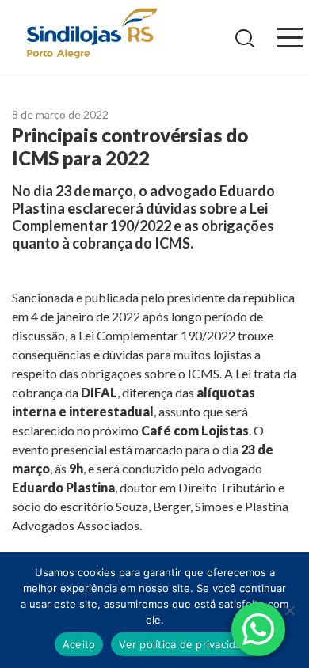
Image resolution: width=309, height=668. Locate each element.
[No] (289, 610)
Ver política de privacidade (186, 644)
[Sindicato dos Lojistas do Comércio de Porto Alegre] (91, 34)
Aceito (79, 644)
